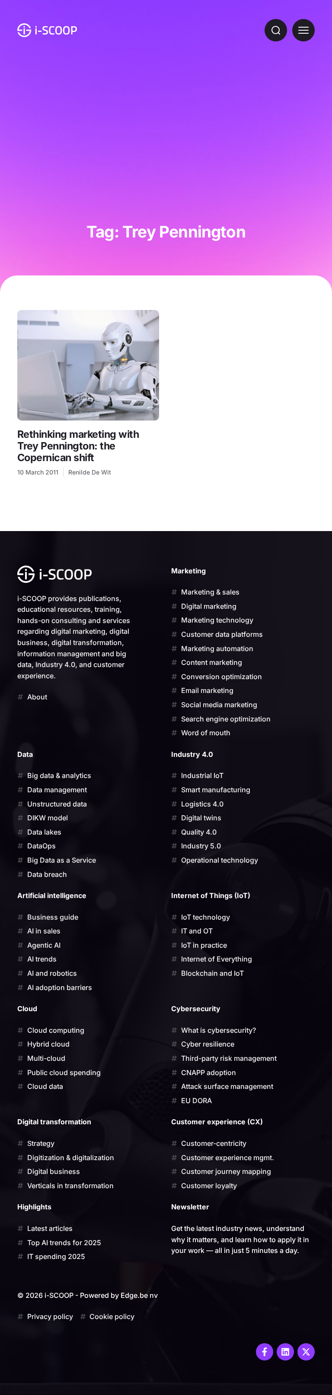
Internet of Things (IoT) (210, 895)
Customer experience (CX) (217, 1121)
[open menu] (303, 30)
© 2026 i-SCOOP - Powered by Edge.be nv (87, 1295)
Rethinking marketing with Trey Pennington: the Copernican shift (78, 445)
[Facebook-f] (264, 1351)
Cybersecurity (195, 1008)
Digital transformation (54, 1121)
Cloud (27, 1008)
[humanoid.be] (47, 30)
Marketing (188, 570)
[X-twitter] (306, 1351)
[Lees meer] (88, 365)
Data (25, 754)
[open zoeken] (276, 30)
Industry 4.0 (192, 754)
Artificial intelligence (51, 895)
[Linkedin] (285, 1351)
